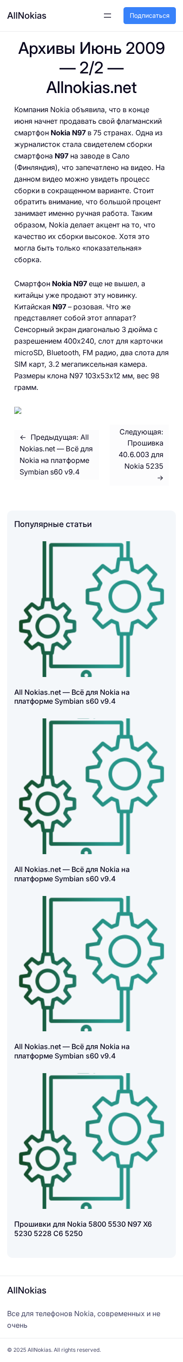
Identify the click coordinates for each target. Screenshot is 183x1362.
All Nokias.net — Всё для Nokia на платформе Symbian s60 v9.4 (72, 697)
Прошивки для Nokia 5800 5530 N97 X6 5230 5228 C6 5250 (83, 1229)
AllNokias (27, 15)
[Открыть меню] (107, 15)
